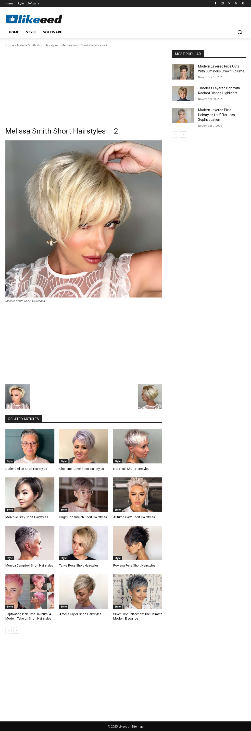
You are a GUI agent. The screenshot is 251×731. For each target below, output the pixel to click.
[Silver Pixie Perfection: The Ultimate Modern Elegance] (137, 591)
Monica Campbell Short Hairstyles (29, 565)
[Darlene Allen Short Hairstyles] (29, 446)
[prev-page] (8, 630)
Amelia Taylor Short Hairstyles (80, 614)
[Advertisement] (83, 84)
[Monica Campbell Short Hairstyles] (29, 543)
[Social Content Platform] (34, 19)
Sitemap (137, 726)
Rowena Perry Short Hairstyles (134, 565)
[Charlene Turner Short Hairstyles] (83, 446)
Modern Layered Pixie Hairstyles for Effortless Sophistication (216, 115)
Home (9, 45)
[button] (240, 32)
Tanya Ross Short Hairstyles (79, 565)
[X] (243, 3)
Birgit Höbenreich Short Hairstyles (83, 517)
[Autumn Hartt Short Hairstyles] (137, 494)
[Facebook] (215, 3)
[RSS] (236, 3)
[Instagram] (222, 3)
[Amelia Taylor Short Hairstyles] (83, 591)
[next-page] (16, 630)
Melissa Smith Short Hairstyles (37, 45)
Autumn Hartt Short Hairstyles (134, 517)
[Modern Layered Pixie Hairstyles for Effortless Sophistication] (183, 115)
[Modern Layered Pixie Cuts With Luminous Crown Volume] (183, 72)
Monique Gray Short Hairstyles (26, 517)
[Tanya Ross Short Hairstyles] (83, 543)
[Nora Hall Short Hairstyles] (137, 446)
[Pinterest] (229, 3)
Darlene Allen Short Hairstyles (26, 469)
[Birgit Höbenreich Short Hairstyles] (83, 494)
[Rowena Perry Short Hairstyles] (137, 543)
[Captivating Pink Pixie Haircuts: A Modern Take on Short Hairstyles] (29, 591)
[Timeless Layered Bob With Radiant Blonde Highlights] (183, 93)
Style (10, 461)
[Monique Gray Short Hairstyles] (29, 494)
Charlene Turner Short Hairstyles (81, 469)
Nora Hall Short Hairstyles (131, 469)
